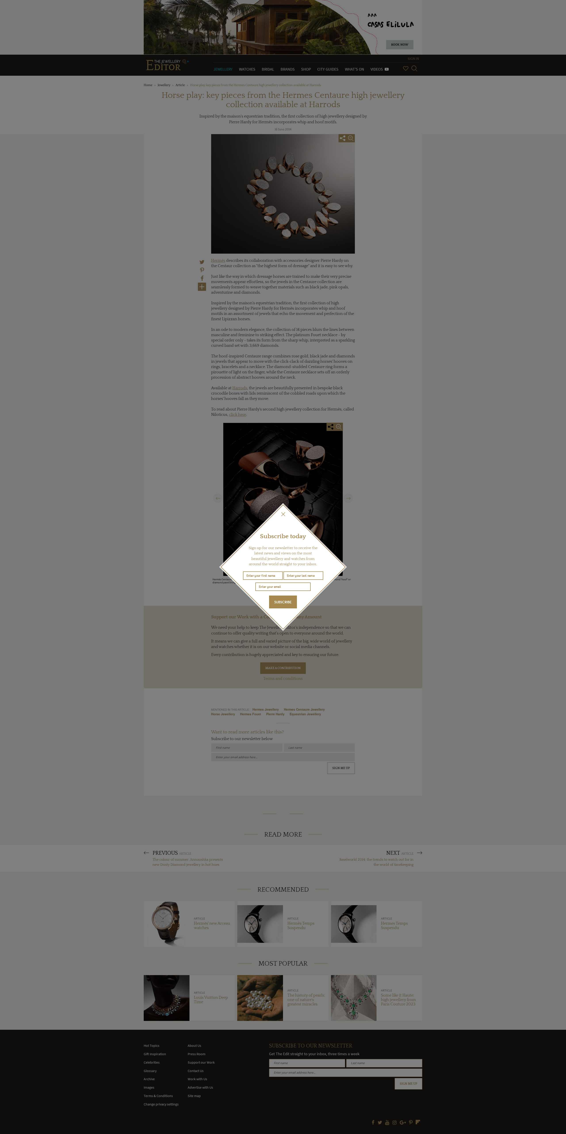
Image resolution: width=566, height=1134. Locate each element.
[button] (283, 514)
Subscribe (283, 602)
